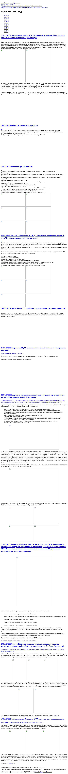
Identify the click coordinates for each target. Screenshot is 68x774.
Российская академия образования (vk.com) (13, 640)
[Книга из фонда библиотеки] (19, 679)
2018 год (6, 24)
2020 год (6, 21)
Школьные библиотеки (33, 7)
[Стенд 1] (26, 713)
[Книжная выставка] (17, 751)
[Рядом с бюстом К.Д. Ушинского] (21, 541)
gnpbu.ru (56, 715)
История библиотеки (7, 7)
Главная (3, 4)
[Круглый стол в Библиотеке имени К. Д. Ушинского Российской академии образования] (21, 523)
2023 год (6, 17)
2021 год (6, 20)
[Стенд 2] (42, 713)
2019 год (6, 23)
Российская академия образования (10, 3)
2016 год (6, 27)
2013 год (6, 32)
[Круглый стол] (46, 523)
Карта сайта (9, 4)
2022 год (6, 18)
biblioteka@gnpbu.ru (40, 772)
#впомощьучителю (31, 640)
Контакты (45, 7)
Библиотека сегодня (20, 7)
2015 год (6, 29)
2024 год (6, 15)
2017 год (6, 26)
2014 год (6, 30)
